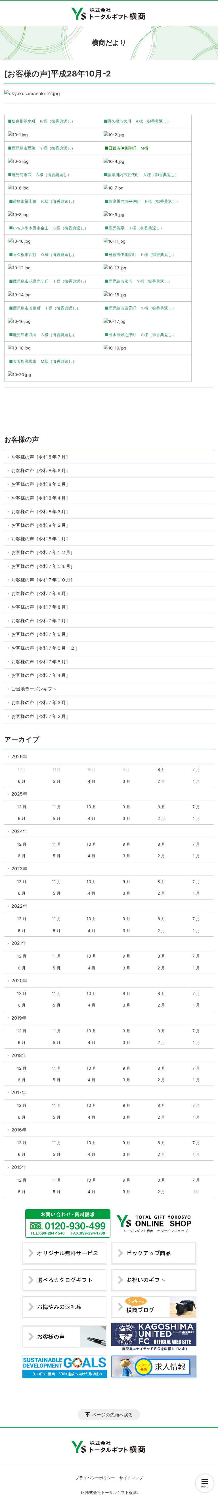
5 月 (56, 781)
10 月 (91, 806)
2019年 (18, 1018)
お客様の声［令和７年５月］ (40, 661)
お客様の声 (21, 439)
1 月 (196, 781)
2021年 (18, 943)
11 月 (56, 806)
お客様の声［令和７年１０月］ (43, 580)
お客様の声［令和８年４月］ (40, 498)
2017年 (18, 1092)
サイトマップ (131, 1477)
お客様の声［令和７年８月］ (40, 607)
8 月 (161, 769)
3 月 (126, 781)
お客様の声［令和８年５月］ (40, 484)
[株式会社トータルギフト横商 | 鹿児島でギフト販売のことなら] (109, 13)
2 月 (161, 781)
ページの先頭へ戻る (112, 1414)
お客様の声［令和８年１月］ (40, 539)
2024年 (19, 831)
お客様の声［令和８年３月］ (40, 511)
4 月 (91, 781)
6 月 (22, 781)
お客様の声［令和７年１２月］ (43, 552)
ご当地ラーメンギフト (34, 689)
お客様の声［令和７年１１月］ (43, 566)
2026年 (19, 756)
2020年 (19, 980)
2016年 (18, 1130)
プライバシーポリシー (95, 1477)
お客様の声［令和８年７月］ (40, 457)
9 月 (126, 806)
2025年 (19, 794)
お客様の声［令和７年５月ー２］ (45, 648)
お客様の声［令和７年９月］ (40, 593)
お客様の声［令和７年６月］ (40, 634)
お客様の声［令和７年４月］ (40, 675)
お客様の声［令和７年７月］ (40, 620)
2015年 (18, 1167)
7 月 (196, 769)
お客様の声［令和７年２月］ (40, 716)
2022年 (19, 906)
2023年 (19, 868)
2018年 (18, 1055)
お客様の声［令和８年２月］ (40, 525)
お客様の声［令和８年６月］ (40, 470)
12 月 (21, 806)
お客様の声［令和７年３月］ (40, 702)
